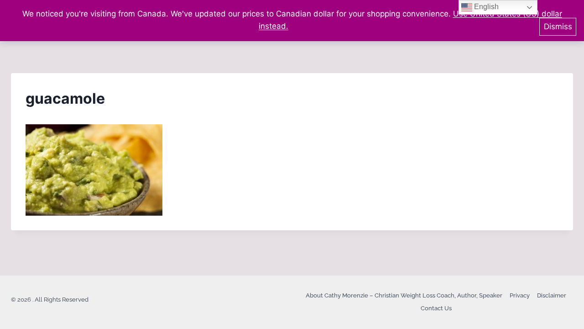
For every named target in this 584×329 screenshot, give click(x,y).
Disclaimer (551, 295)
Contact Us (436, 308)
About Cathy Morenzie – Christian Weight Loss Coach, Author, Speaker (404, 295)
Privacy (520, 295)
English (485, 7)
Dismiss (558, 26)
